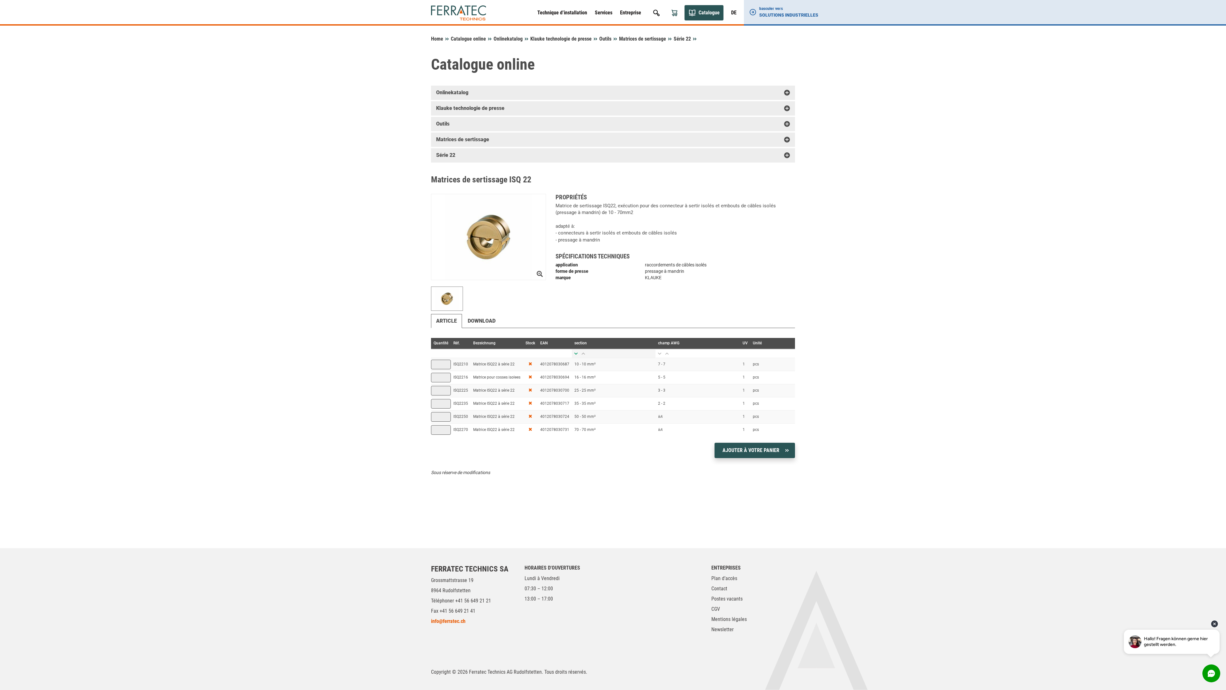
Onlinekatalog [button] (452, 92)
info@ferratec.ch (448, 621)
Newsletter (722, 629)
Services (603, 13)
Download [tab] (482, 321)
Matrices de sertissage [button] (462, 139)
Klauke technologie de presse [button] (470, 108)
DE (734, 13)
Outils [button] (443, 124)
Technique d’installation (562, 13)
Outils (605, 39)
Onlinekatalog (508, 39)
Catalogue (709, 13)
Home (437, 39)
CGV (715, 609)
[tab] (613, 92)
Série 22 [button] (445, 155)
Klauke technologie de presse (561, 39)
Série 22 (682, 39)
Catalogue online (468, 39)
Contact (719, 589)
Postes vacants (727, 599)
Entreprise (630, 13)
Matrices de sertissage (642, 39)
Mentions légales (729, 619)
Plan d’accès (724, 578)
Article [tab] (446, 321)
